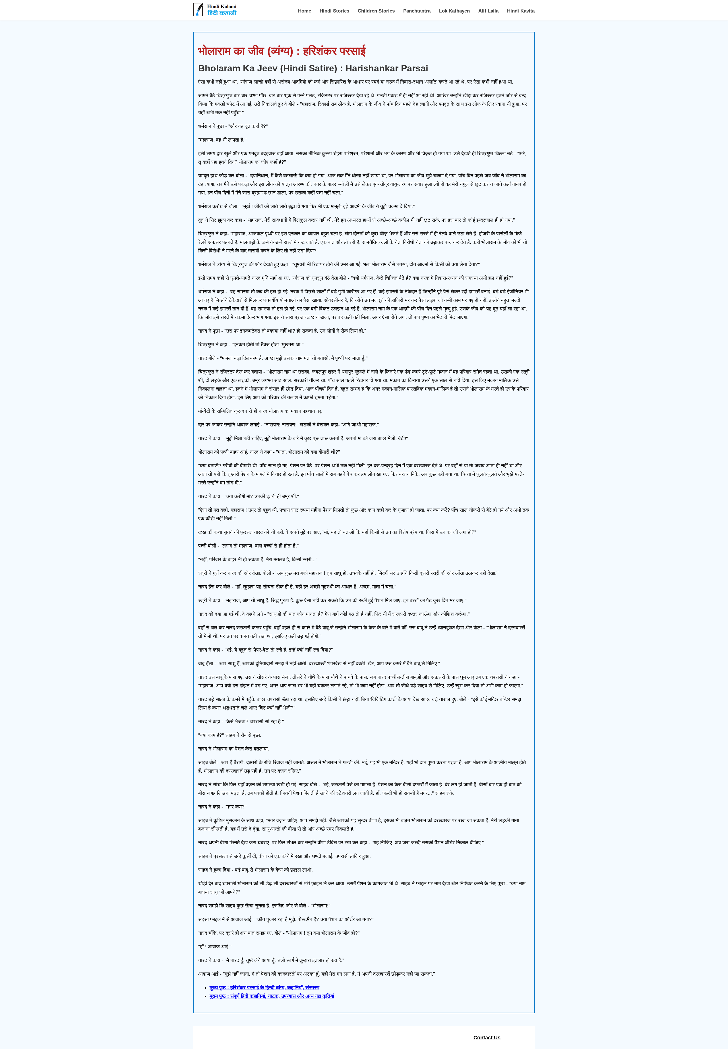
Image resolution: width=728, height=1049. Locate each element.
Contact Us (486, 1037)
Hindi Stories (334, 11)
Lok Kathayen (454, 11)
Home (304, 11)
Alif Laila (488, 11)
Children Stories (376, 11)
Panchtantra (417, 11)
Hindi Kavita (521, 11)
